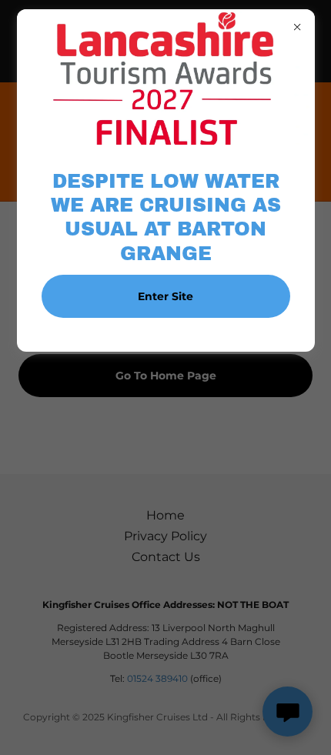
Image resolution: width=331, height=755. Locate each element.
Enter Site (165, 296)
